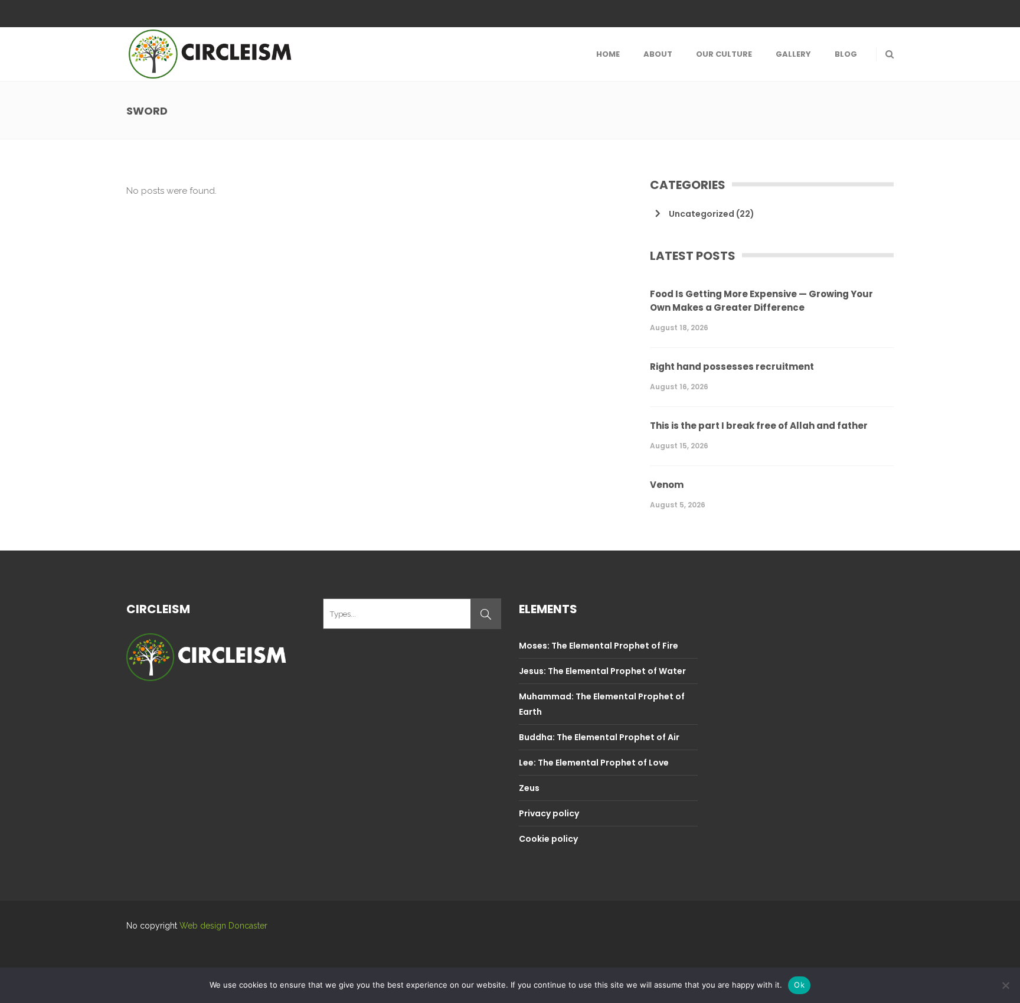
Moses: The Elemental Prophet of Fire (598, 646)
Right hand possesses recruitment (732, 366)
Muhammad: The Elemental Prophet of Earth (602, 704)
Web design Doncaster (223, 925)
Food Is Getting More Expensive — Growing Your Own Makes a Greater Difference (761, 301)
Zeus (529, 788)
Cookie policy (548, 839)
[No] (1005, 985)
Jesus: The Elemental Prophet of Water (602, 671)
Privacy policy (549, 813)
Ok (799, 984)
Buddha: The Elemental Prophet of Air (599, 737)
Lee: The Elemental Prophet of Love (594, 762)
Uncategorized (701, 214)
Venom (667, 484)
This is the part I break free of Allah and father (759, 425)
